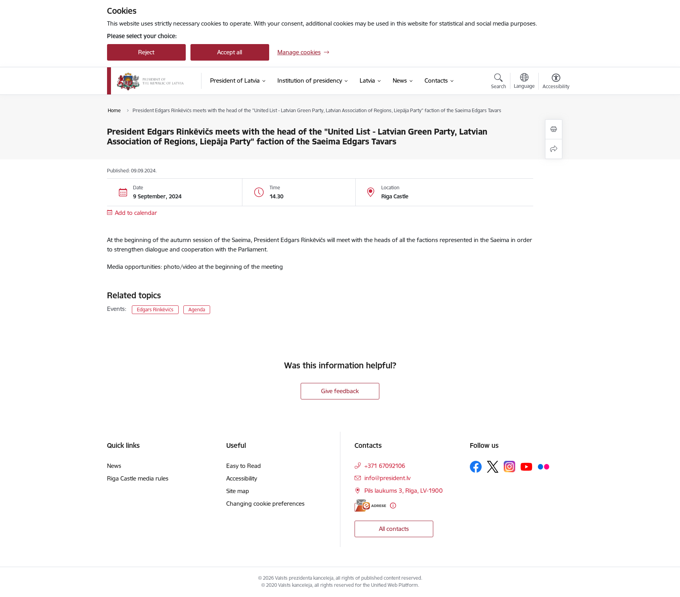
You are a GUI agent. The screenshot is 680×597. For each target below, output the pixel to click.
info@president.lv (387, 478)
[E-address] (370, 505)
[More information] (393, 505)
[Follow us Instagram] (510, 466)
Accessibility (241, 478)
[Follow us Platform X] (493, 467)
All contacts (394, 528)
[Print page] (553, 129)
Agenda (196, 309)
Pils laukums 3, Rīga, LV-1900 (403, 490)
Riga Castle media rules (137, 478)
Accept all (229, 52)
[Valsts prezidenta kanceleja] (150, 81)
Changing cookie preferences (265, 503)
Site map (237, 491)
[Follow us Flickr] (543, 466)
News (114, 465)
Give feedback (340, 391)
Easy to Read (243, 465)
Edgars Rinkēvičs (155, 309)
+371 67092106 (384, 465)
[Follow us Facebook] (476, 467)
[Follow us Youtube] (526, 466)
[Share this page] (553, 149)
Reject (146, 52)
